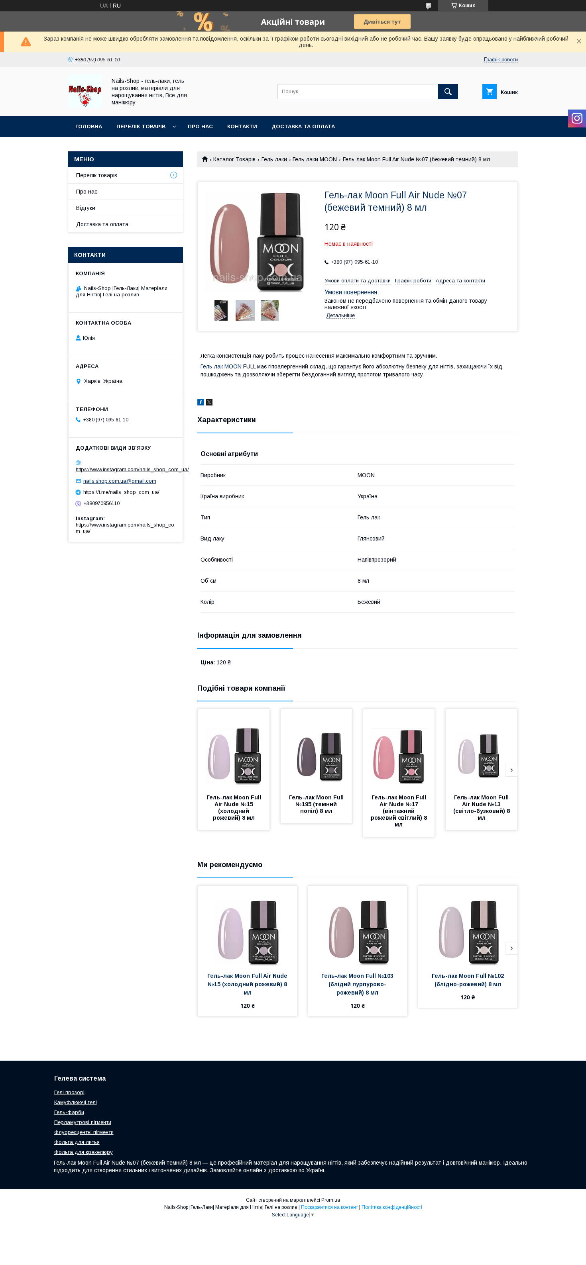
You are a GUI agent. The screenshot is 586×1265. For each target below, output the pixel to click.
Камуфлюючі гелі (75, 1102)
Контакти (242, 126)
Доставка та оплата (303, 126)
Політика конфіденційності (392, 1207)
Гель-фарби (69, 1112)
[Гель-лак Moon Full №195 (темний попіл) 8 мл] (316, 749)
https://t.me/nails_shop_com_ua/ (121, 492)
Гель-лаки (274, 159)
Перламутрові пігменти (82, 1122)
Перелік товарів (96, 175)
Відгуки (85, 208)
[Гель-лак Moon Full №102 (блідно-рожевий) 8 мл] (467, 925)
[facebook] (200, 403)
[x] (209, 403)
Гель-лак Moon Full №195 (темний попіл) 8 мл (317, 804)
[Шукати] (448, 91)
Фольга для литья (77, 1142)
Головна (88, 126)
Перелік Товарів (140, 126)
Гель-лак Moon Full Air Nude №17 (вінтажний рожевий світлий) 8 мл (400, 811)
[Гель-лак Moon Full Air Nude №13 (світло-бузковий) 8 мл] (481, 749)
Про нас (200, 126)
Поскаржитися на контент (329, 1207)
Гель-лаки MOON (315, 159)
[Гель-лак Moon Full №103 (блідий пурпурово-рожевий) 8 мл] (357, 925)
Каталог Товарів (234, 159)
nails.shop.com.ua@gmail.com (119, 481)
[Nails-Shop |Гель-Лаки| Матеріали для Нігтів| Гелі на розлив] (85, 106)
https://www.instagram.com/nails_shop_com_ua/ (132, 469)
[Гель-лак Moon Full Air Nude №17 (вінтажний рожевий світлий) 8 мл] (399, 749)
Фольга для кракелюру (83, 1152)
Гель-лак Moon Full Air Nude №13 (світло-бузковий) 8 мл (482, 807)
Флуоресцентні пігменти (84, 1132)
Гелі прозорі (69, 1092)
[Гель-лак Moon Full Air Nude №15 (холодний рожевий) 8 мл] (233, 749)
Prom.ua (330, 1200)
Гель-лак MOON (221, 366)
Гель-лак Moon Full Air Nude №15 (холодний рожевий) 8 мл (234, 807)
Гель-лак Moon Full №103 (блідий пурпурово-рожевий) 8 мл (358, 984)
